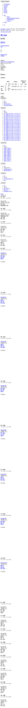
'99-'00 (2, 661)
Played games (7, 103)
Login (5, 22)
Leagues (6, 5)
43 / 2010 (12, 120)
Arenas (5, 12)
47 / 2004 (12, 131)
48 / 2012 (12, 117)
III (6, 202)
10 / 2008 (12, 127)
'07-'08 (2, 519)
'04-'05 (2, 608)
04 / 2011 (12, 119)
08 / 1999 (12, 138)
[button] (14, 255)
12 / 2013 (12, 116)
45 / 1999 (12, 137)
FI (4, 25)
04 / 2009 (12, 124)
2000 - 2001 (7, 151)
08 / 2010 (12, 121)
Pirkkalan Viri (8, 191)
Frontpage (3, 29)
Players (5, 11)
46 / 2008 (12, 126)
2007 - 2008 (7, 153)
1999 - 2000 (7, 149)
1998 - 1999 (7, 148)
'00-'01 (2, 635)
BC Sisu (7, 188)
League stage (7, 31)
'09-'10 (2, 342)
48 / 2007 (12, 128)
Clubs (5, 8)
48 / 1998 (12, 140)
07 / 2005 (12, 130)
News (8, 16)
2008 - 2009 (7, 155)
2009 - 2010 (7, 156)
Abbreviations (10, 19)
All (4, 101)
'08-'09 (2, 431)
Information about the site (13, 18)
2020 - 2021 (7, 160)
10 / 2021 (12, 113)
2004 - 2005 (7, 152)
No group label (8, 178)
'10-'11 (2, 254)
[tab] (14, 203)
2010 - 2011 (7, 158)
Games (5, 7)
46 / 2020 (12, 115)
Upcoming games (8, 105)
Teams (5, 9)
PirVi (6, 189)
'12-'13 (2, 227)
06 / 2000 (12, 135)
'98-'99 (2, 688)
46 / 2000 (12, 134)
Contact (9, 21)
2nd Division (8, 169)
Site (5, 15)
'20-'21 (2, 202)
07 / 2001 (12, 133)
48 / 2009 (12, 123)
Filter (2, 96)
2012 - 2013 (7, 159)
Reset (2, 193)
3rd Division (7, 170)
